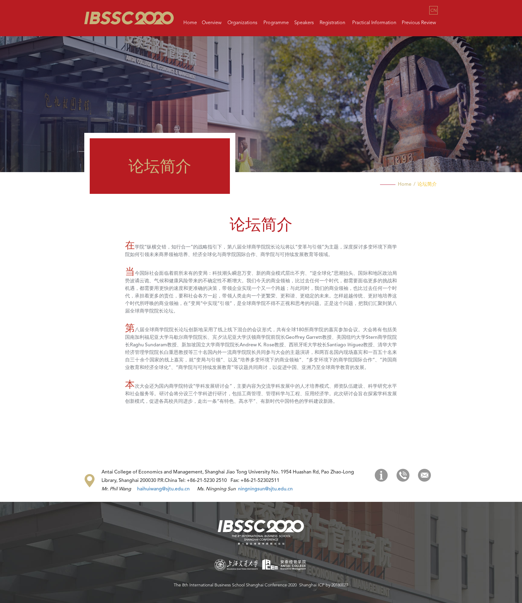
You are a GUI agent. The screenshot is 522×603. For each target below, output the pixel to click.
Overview (211, 23)
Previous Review (419, 23)
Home (190, 23)
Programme (276, 23)
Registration (332, 23)
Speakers (304, 23)
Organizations (242, 23)
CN (433, 10)
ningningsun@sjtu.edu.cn (265, 489)
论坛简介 (427, 184)
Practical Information (374, 23)
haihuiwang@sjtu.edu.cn (163, 489)
